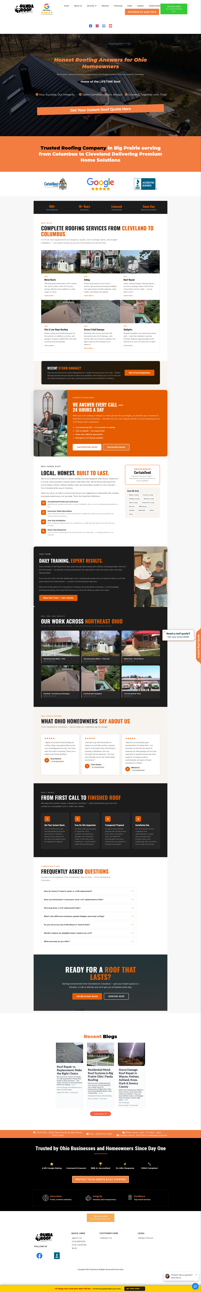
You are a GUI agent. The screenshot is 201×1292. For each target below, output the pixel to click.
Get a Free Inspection (139, 373)
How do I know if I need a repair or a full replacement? (68, 891)
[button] (95, 6)
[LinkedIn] (103, 26)
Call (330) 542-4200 (87, 447)
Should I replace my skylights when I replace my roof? (68, 933)
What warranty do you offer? (57, 941)
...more (73, 1085)
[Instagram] (97, 26)
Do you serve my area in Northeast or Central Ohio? (67, 925)
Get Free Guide (134, 1289)
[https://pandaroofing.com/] (24, 9)
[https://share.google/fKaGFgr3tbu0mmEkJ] (46, 9)
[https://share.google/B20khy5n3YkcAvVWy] (100, 184)
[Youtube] (110, 26)
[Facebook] (90, 26)
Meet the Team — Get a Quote (58, 598)
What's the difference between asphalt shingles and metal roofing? (74, 916)
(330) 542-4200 (116, 996)
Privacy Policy (119, 1269)
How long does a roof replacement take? (62, 908)
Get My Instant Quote (87, 996)
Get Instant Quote (116, 447)
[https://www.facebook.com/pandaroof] (43, 1256)
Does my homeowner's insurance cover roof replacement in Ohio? (73, 899)
